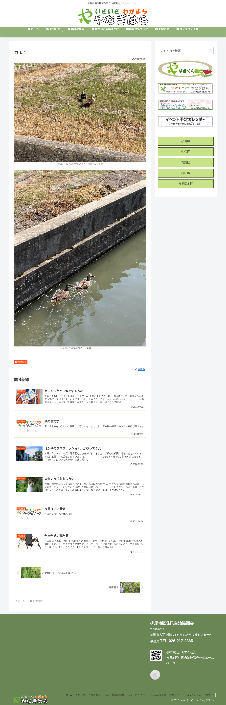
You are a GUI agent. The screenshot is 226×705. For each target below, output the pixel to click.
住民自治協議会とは (114, 694)
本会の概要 (94, 694)
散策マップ (175, 694)
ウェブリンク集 (193, 694)
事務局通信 (21, 362)
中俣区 (185, 151)
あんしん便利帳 (158, 694)
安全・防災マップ (137, 694)
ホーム (69, 694)
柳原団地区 (185, 183)
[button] (210, 50)
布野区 (185, 162)
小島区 (185, 141)
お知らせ (80, 694)
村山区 (185, 173)
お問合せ (209, 694)
